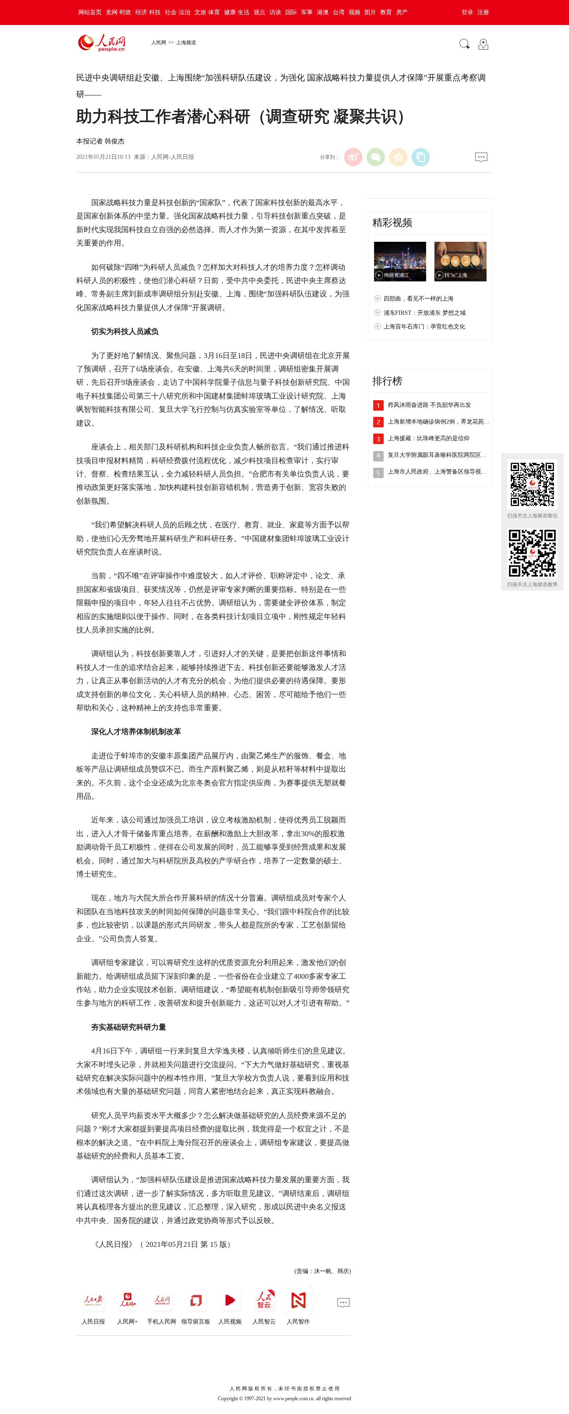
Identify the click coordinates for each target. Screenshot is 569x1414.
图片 (370, 12)
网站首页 (90, 12)
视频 (354, 12)
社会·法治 (177, 12)
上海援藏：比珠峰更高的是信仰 (428, 438)
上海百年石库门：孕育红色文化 (424, 326)
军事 (307, 12)
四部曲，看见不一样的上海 (419, 299)
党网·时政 (118, 12)
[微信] (376, 157)
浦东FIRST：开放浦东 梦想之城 (425, 313)
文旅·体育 (207, 12)
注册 (483, 12)
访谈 (275, 12)
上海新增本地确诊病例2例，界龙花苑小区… (445, 422)
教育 (386, 12)
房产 (402, 12)
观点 (259, 12)
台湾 (338, 12)
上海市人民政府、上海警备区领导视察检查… (446, 472)
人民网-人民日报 (172, 157)
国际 (291, 12)
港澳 (323, 12)
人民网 (158, 42)
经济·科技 (148, 12)
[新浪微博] (353, 157)
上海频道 (186, 42)
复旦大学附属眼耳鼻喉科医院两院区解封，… (446, 455)
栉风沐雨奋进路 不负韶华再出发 (429, 405)
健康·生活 (237, 12)
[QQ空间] (398, 157)
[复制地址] (421, 157)
